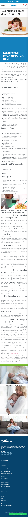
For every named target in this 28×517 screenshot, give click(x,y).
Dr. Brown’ (24, 360)
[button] (4, 5)
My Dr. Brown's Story (4, 491)
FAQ (2, 498)
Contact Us (3, 500)
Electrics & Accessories (6, 473)
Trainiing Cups (4, 470)
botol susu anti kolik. (14, 353)
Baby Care (3, 476)
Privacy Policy (4, 503)
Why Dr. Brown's (4, 460)
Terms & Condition (5, 502)
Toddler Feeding (5, 475)
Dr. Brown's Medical (5, 486)
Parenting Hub (4, 488)
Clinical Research (5, 484)
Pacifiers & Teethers (5, 471)
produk (8, 352)
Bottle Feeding (4, 468)
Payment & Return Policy (6, 505)
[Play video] (14, 201)
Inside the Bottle (4, 462)
